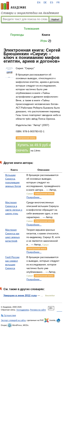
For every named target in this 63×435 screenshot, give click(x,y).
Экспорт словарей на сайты (13, 320)
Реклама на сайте (38, 310)
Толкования (31, 28)
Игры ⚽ (45, 40)
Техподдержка (22, 310)
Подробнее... (33, 197)
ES (51, 2)
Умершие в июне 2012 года (20, 295)
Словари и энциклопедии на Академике (30, 13)
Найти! (55, 19)
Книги (46, 34)
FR (58, 2)
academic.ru (13, 5)
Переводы (17, 34)
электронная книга (44, 193)
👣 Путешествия (8, 315)
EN (38, 2)
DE (45, 2)
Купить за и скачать (33, 147)
